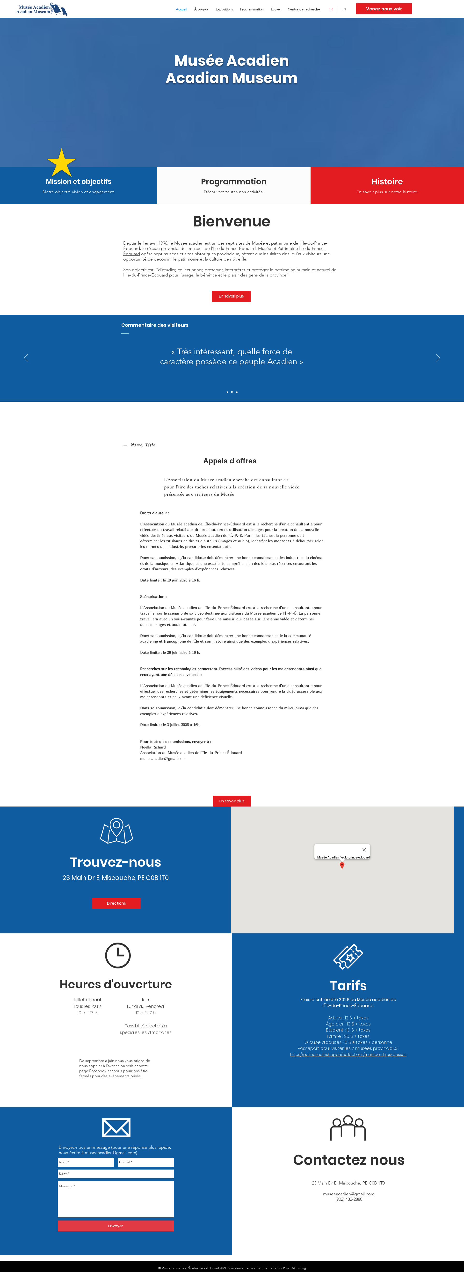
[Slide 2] (232, 392)
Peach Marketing (294, 1268)
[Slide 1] (227, 392)
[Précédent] (26, 358)
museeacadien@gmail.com (163, 758)
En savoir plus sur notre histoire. (387, 192)
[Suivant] (438, 358)
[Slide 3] (237, 392)
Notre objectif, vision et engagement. (79, 192)
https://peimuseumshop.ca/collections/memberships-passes (348, 1054)
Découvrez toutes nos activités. (234, 192)
